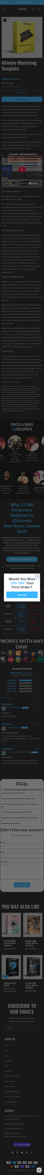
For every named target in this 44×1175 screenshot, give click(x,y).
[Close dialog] (37, 576)
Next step (22, 595)
